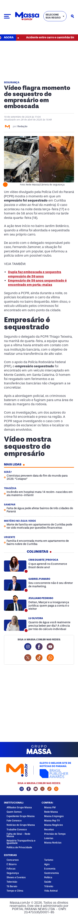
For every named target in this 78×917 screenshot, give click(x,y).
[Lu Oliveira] (15, 623)
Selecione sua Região (53, 16)
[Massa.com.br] (27, 16)
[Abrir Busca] (72, 16)
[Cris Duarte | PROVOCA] (15, 564)
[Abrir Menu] (7, 16)
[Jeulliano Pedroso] (15, 603)
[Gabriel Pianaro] (15, 583)
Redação (22, 126)
